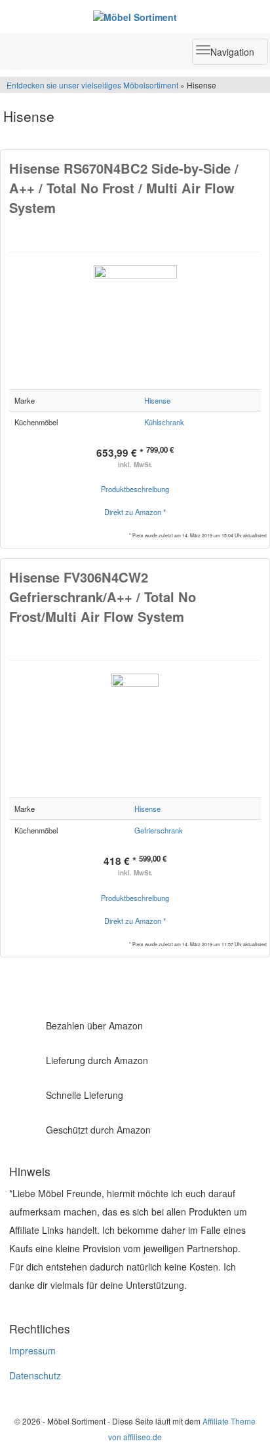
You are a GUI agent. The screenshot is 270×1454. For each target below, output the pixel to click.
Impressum (32, 1350)
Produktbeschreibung (135, 489)
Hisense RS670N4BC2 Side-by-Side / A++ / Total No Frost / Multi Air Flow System (124, 188)
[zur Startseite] (135, 16)
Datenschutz (35, 1375)
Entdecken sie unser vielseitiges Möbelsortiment (93, 84)
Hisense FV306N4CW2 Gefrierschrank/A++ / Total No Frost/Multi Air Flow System (102, 596)
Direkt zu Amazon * (135, 512)
